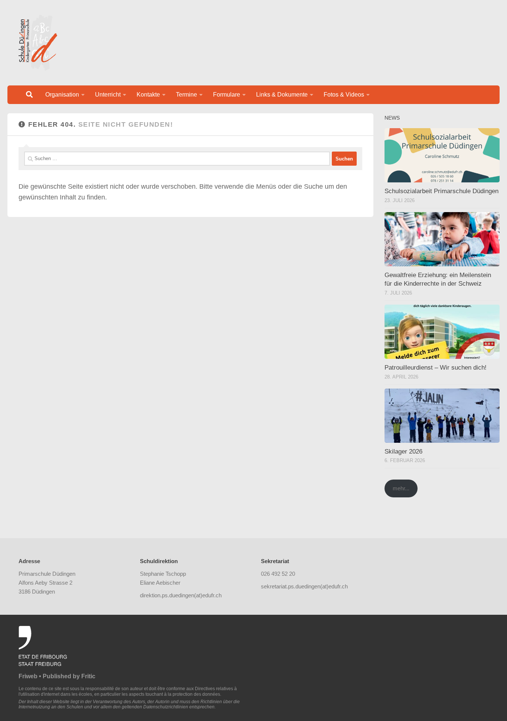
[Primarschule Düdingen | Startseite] (38, 43)
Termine (186, 94)
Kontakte (148, 94)
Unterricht (108, 94)
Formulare (226, 94)
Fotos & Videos (344, 94)
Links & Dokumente (282, 94)
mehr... (401, 488)
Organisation (62, 94)
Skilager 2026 (403, 451)
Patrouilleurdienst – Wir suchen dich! (436, 367)
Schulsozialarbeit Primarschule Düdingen (441, 191)
